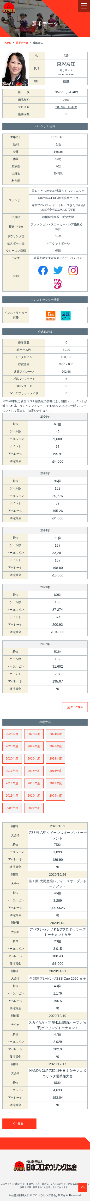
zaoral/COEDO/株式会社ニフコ (58, 198)
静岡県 (58, 173)
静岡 (66, 81)
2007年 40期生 (66, 107)
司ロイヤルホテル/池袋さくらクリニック (58, 190)
